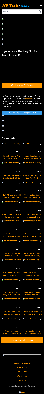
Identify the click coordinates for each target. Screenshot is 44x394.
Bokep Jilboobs (22, 367)
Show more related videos (22, 339)
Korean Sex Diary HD (22, 363)
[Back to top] (40, 389)
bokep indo (29, 98)
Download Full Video (23, 85)
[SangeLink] (16, 5)
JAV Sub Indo (22, 376)
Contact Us (22, 380)
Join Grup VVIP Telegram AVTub (24, 112)
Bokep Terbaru (22, 371)
